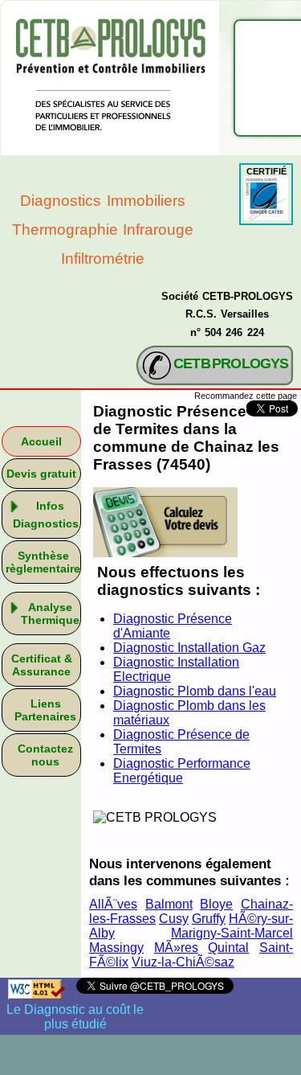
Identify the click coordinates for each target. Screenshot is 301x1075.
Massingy (116, 947)
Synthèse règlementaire (43, 562)
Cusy (174, 918)
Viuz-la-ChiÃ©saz (183, 962)
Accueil (41, 441)
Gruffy (209, 918)
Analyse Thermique (50, 613)
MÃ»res (176, 947)
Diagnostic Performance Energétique (181, 771)
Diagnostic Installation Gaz (189, 647)
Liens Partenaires (45, 710)
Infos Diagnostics (46, 514)
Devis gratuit (41, 473)
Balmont (169, 904)
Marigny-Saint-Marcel (232, 933)
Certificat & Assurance (41, 665)
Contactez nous (45, 755)
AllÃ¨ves (113, 904)
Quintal (228, 947)
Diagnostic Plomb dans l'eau (194, 691)
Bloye (216, 904)
